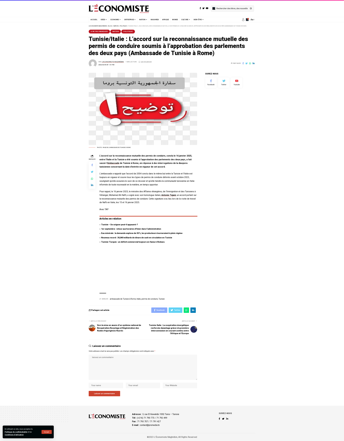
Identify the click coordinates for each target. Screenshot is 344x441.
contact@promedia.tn (150, 425)
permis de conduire (149, 299)
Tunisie (162, 299)
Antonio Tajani (168, 195)
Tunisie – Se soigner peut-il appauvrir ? (119, 225)
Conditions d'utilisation (14, 435)
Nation (115, 31)
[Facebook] (211, 83)
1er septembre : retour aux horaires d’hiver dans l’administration (131, 229)
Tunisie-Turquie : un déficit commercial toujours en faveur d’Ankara (132, 242)
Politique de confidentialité (16, 432)
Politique (128, 31)
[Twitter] (223, 83)
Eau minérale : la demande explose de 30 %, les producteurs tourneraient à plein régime (141, 233)
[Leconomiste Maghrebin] (119, 8)
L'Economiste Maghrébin (113, 62)
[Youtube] (236, 83)
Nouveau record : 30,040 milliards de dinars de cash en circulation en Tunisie (136, 238)
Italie (139, 299)
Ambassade (113, 163)
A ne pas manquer (99, 31)
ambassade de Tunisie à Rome (123, 299)
